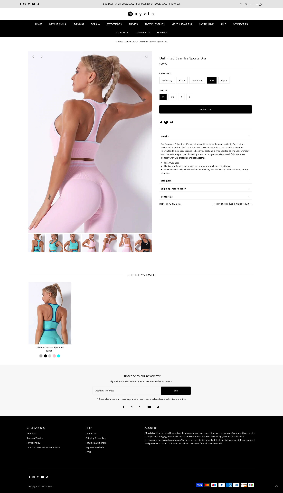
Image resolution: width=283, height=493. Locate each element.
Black (182, 80)
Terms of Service (35, 438)
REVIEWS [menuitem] (162, 32)
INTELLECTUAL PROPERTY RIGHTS (43, 447)
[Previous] (33, 56)
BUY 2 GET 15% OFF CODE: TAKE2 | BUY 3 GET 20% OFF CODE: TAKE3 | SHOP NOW (141, 3)
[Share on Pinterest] (171, 123)
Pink (211, 80)
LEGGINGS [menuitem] (78, 24)
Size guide (166, 180)
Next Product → (244, 203)
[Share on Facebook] (161, 123)
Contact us (166, 196)
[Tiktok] (38, 4)
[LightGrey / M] (49, 356)
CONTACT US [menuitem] (143, 32)
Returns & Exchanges (96, 442)
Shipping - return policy (173, 188)
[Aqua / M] (58, 356)
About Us (31, 433)
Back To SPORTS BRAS (170, 203)
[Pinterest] (28, 4)
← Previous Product (223, 203)
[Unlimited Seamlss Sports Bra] (49, 313)
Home (119, 41)
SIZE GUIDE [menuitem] (122, 32)
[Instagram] (25, 4)
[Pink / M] (54, 356)
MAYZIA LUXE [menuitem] (206, 24)
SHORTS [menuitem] (133, 24)
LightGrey (197, 80)
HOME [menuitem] (38, 24)
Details (165, 136)
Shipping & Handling (96, 438)
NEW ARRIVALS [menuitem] (57, 24)
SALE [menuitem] (223, 24)
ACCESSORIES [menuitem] (240, 24)
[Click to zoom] (146, 56)
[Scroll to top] (276, 486)
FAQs (88, 451)
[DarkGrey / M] (41, 356)
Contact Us (91, 433)
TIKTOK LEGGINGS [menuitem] (155, 24)
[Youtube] (33, 4)
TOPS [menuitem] (94, 24)
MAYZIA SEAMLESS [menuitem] (182, 24)
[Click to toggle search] (241, 4)
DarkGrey (167, 80)
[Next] (41, 56)
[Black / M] (45, 356)
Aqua (224, 80)
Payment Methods (95, 447)
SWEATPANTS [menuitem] (114, 24)
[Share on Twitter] (166, 123)
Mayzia (49, 486)
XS (172, 97)
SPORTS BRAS (130, 41)
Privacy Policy (33, 442)
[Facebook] (20, 4)
